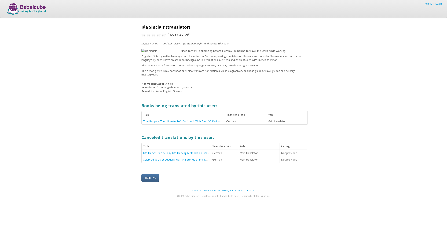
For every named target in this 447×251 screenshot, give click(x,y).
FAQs (240, 190)
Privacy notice (229, 190)
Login (438, 3)
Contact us (249, 190)
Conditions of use (211, 190)
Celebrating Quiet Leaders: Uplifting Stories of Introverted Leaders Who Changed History (197, 159)
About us (196, 190)
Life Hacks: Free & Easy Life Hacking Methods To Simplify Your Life (183, 153)
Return (150, 178)
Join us (428, 3)
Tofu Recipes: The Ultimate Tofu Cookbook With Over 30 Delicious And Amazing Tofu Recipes (199, 121)
